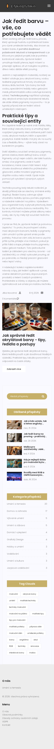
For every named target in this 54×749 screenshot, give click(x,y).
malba (32, 652)
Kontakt (6, 725)
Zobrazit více (14, 369)
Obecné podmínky (12, 714)
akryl (36, 639)
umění (12, 600)
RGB (11, 646)
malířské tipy (38, 613)
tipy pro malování (17, 620)
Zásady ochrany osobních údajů (20, 718)
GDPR (5, 721)
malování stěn (15, 633)
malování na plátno (18, 613)
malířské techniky (28, 600)
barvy (11, 639)
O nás (5, 711)
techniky (22, 646)
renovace (35, 646)
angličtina (24, 639)
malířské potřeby (16, 626)
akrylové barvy (29, 594)
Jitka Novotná (9, 292)
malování (13, 594)
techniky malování (17, 607)
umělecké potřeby (35, 633)
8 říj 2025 (34, 292)
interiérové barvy (16, 652)
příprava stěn (36, 626)
